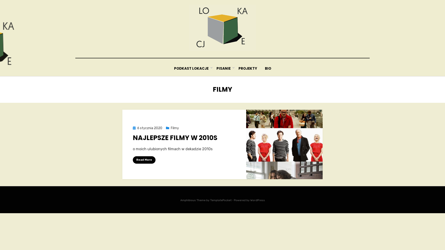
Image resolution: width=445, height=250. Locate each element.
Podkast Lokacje (191, 68)
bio (268, 68)
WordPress (257, 200)
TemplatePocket (221, 200)
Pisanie (223, 68)
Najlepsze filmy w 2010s (175, 137)
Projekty (247, 68)
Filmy (175, 128)
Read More (144, 159)
